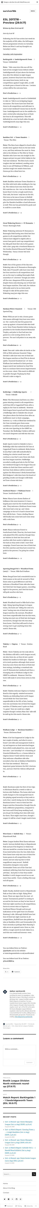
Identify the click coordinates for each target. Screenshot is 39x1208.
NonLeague (6, 1028)
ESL (13, 1026)
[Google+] (12, 1199)
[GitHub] (16, 1199)
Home (5, 1183)
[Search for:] (17, 1174)
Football (30, 1026)
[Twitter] (4, 1199)
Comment (29, 1062)
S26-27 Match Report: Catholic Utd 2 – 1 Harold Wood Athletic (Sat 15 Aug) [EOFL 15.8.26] (20, 1150)
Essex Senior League (21, 1026)
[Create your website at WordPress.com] (19, 2)
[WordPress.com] (20, 1199)
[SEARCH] (34, 1174)
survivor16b (9, 11)
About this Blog (9, 1188)
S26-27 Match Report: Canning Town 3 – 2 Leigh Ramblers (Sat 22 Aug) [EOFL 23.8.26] (19, 1132)
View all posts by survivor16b (23, 1017)
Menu (33, 11)
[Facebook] (8, 1199)
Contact (6, 1193)
